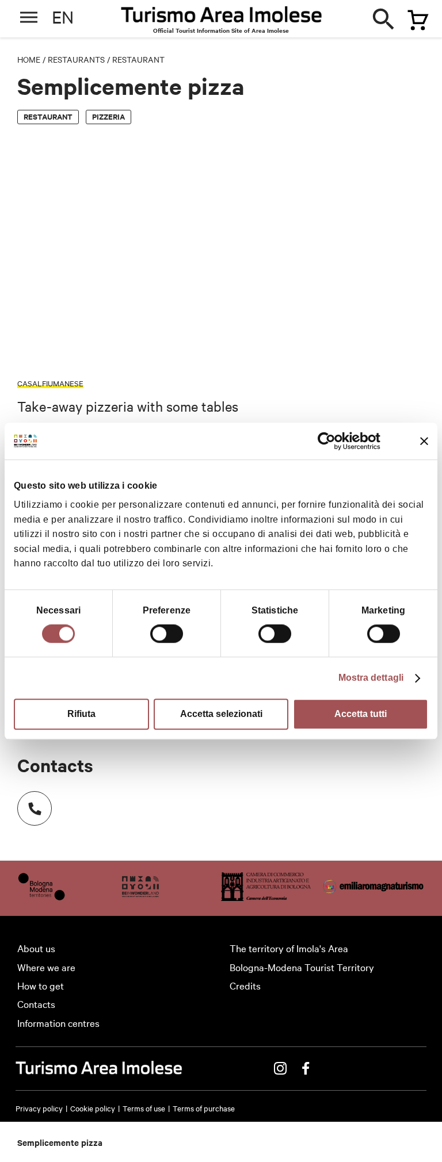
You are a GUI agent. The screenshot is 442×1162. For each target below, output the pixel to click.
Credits (245, 985)
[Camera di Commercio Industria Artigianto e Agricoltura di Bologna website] (266, 896)
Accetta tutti (360, 714)
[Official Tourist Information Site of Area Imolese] (221, 17)
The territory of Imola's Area (289, 947)
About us (36, 947)
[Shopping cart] (413, 15)
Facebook (306, 1068)
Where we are (46, 966)
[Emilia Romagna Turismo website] (374, 896)
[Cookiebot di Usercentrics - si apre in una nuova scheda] (330, 441)
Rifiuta (81, 714)
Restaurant (138, 59)
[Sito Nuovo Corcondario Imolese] (140, 896)
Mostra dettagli (371, 677)
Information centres (58, 1022)
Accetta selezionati (221, 714)
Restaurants (76, 59)
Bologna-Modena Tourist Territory (302, 966)
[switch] (166, 633)
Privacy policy (39, 1108)
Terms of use (144, 1108)
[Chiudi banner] (424, 441)
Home (28, 59)
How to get (40, 985)
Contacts (36, 1003)
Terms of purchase (204, 1108)
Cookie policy (92, 1108)
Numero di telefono (34, 808)
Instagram (280, 1068)
